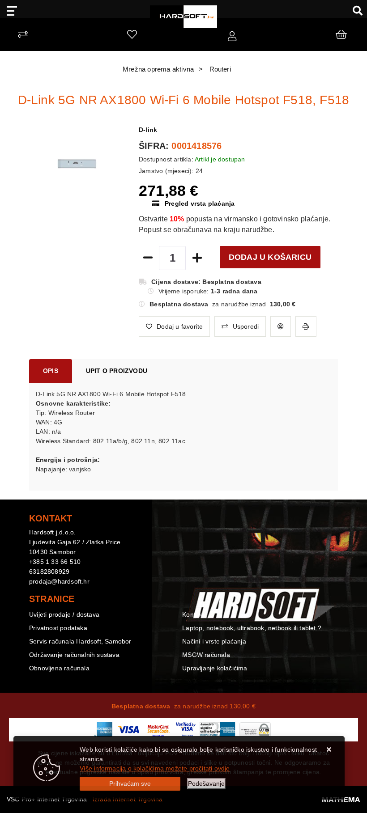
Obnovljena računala (59, 668)
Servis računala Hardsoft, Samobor (80, 641)
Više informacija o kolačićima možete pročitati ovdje (155, 768)
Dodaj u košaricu (270, 257)
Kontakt (193, 614)
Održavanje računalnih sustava (74, 654)
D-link (148, 129)
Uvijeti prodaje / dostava (64, 614)
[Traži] (354, 10)
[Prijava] (232, 37)
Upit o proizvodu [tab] (116, 370)
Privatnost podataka (58, 627)
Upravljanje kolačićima (214, 668)
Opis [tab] (50, 370)
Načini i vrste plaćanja (214, 641)
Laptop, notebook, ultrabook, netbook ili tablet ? (251, 627)
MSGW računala (206, 654)
